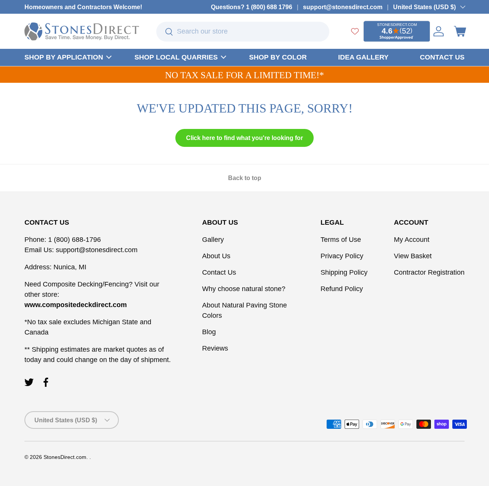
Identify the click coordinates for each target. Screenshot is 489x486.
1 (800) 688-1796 (73, 239)
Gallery (213, 239)
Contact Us (219, 272)
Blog (209, 332)
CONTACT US (442, 57)
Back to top (244, 178)
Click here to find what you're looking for (244, 138)
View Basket (413, 256)
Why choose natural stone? (243, 289)
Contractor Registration (429, 272)
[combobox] (242, 32)
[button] (460, 31)
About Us (216, 256)
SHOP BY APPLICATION (63, 57)
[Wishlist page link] (355, 31)
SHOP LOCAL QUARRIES (176, 57)
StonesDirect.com (65, 457)
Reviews (215, 348)
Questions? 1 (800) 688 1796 (251, 6)
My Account (411, 239)
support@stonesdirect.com (342, 6)
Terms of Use (341, 239)
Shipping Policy (344, 272)
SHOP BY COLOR (278, 57)
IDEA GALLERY (363, 57)
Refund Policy (342, 289)
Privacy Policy (342, 256)
